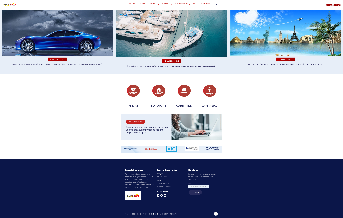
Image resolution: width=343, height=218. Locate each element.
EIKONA (156, 214)
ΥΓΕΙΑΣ (133, 105)
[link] (153, 8)
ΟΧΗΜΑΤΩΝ (184, 105)
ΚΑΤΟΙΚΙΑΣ (158, 105)
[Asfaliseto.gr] (10, 9)
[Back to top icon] (216, 214)
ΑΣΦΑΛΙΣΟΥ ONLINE (333, 5)
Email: (190, 183)
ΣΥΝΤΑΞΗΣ (209, 105)
